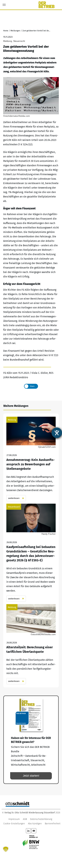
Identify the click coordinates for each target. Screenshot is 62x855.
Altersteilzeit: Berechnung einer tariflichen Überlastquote (31, 644)
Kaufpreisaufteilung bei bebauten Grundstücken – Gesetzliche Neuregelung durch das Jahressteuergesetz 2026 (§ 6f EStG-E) (31, 553)
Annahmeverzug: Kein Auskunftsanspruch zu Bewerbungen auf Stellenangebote (31, 459)
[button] (5, 849)
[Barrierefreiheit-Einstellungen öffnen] (57, 433)
